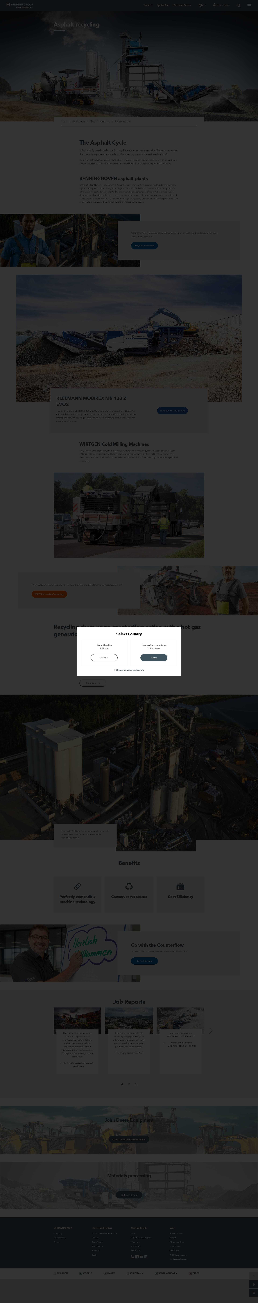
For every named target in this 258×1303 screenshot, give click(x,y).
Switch (154, 657)
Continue (104, 657)
